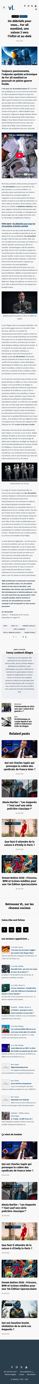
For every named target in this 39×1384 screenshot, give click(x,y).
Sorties (16, 859)
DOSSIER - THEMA (17, 1007)
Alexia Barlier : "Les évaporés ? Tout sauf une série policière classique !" (19, 805)
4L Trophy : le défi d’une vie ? (22, 1119)
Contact (21, 1374)
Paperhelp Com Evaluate (20, 1100)
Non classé (15, 1064)
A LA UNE (15, 16)
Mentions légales (10, 1374)
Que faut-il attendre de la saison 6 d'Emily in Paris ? (17, 1247)
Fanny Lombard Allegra (19, 652)
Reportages (15, 1116)
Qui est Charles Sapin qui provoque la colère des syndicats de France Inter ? (19, 766)
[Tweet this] (25, 637)
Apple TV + (14, 626)
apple (5, 626)
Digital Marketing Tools (19, 1067)
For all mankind (19, 629)
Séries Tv (23, 16)
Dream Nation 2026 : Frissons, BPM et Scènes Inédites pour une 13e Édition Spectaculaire (19, 881)
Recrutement (31, 1374)
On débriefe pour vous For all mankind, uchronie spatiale (18, 225)
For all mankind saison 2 (12, 632)
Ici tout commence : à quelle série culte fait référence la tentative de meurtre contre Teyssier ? (19, 991)
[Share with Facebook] (23, 637)
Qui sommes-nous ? (10, 1372)
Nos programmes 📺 (27, 1372)
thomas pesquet (29, 632)
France (20, 947)
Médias (16, 744)
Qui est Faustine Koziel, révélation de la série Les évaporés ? (16, 1326)
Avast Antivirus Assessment (21, 1084)
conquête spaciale (29, 626)
